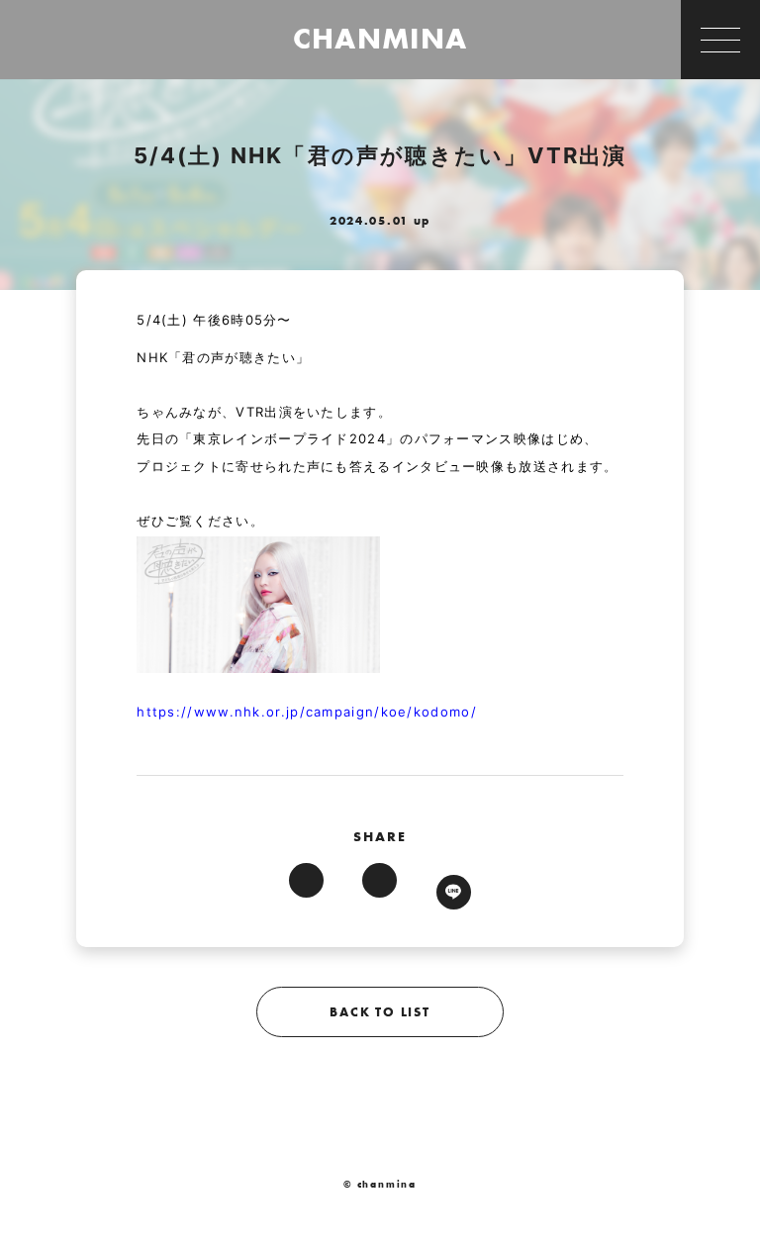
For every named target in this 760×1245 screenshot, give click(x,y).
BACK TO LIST (380, 1012)
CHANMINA (380, 38)
